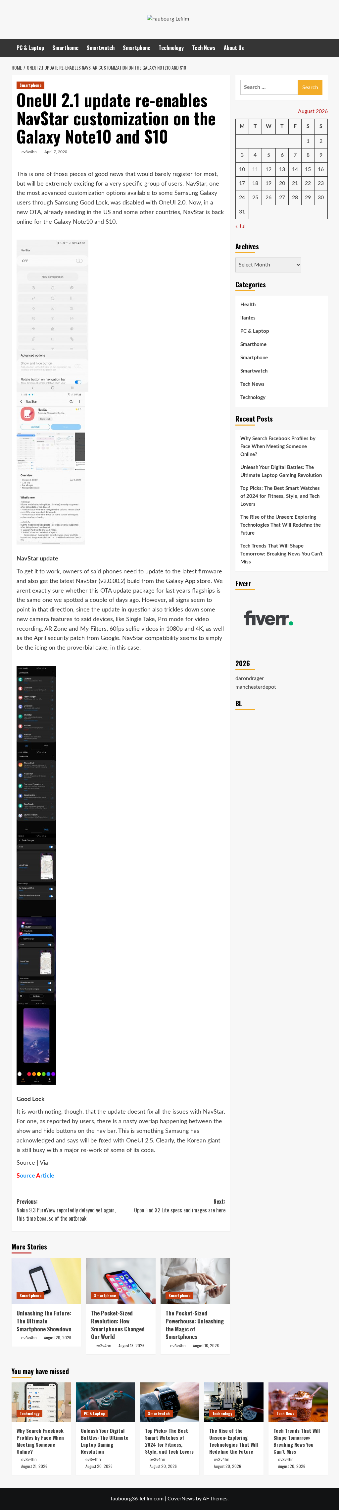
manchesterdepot (255, 687)
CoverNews (181, 1498)
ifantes (248, 318)
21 (295, 183)
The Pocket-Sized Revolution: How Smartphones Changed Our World (118, 1325)
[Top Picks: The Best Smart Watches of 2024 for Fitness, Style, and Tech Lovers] (169, 1402)
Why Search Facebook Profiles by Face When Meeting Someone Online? (277, 446)
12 (268, 169)
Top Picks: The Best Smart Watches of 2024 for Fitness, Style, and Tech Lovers (280, 496)
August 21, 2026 (34, 1466)
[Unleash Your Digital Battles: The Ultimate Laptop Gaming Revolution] (105, 1402)
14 (295, 169)
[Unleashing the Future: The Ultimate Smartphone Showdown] (46, 1281)
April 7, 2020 (55, 152)
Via (44, 1163)
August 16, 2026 (206, 1345)
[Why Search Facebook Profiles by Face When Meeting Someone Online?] (41, 1402)
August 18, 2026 (131, 1345)
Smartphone (136, 48)
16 (321, 169)
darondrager (249, 678)
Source (26, 1163)
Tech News (204, 48)
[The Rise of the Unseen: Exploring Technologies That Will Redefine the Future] (234, 1402)
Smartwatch (101, 48)
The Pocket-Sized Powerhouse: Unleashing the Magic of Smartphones (195, 1325)
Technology (171, 48)
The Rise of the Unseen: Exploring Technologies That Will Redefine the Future (280, 525)
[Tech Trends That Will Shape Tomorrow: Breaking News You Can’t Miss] (298, 1402)
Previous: (66, 1209)
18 (255, 183)
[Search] (323, 47)
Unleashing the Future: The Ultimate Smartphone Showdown (44, 1321)
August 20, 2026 (57, 1337)
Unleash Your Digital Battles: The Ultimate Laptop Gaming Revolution (281, 471)
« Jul (240, 226)
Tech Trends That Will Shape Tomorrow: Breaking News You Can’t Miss (281, 554)
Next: (179, 1205)
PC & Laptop (30, 48)
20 (282, 183)
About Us (234, 48)
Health (248, 304)
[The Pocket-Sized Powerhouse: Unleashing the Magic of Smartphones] (195, 1281)
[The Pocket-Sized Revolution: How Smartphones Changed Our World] (121, 1281)
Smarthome (65, 48)
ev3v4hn (29, 152)
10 (242, 169)
